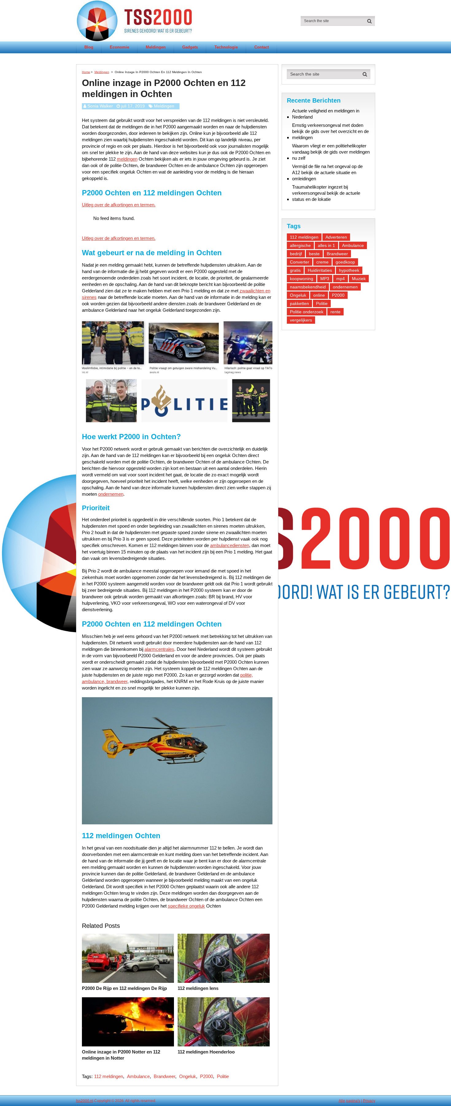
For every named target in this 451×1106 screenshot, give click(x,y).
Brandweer (164, 1076)
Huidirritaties (320, 270)
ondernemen (110, 494)
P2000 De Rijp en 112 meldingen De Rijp (124, 988)
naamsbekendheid (308, 286)
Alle (342, 1101)
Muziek (359, 278)
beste (314, 253)
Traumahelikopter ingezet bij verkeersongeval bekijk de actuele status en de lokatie (326, 193)
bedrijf (296, 253)
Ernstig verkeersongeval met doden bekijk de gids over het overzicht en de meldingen (330, 131)
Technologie (226, 47)
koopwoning (301, 278)
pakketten (299, 303)
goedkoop (345, 262)
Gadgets (190, 47)
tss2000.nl (84, 1101)
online (319, 295)
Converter (299, 262)
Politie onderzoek (306, 311)
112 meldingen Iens (198, 988)
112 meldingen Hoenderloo (206, 1051)
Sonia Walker (100, 106)
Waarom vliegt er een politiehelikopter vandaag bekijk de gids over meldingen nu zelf (331, 152)
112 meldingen (108, 1076)
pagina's (353, 1101)
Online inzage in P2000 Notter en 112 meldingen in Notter (121, 1055)
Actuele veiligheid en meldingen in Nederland (325, 113)
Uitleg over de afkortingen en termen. (119, 204)
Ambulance (138, 1076)
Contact (261, 47)
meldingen (127, 159)
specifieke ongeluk (186, 906)
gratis (295, 270)
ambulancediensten (229, 545)
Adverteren (336, 237)
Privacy (369, 1101)
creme (322, 262)
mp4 (340, 278)
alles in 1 (326, 245)
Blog (88, 47)
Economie (119, 47)
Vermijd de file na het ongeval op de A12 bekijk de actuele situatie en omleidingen (327, 172)
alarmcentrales (159, 649)
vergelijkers (301, 320)
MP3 (324, 278)
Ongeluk (187, 1076)
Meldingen (156, 47)
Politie (223, 1076)
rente (335, 311)
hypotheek (349, 270)
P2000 (206, 1076)
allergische (300, 245)
